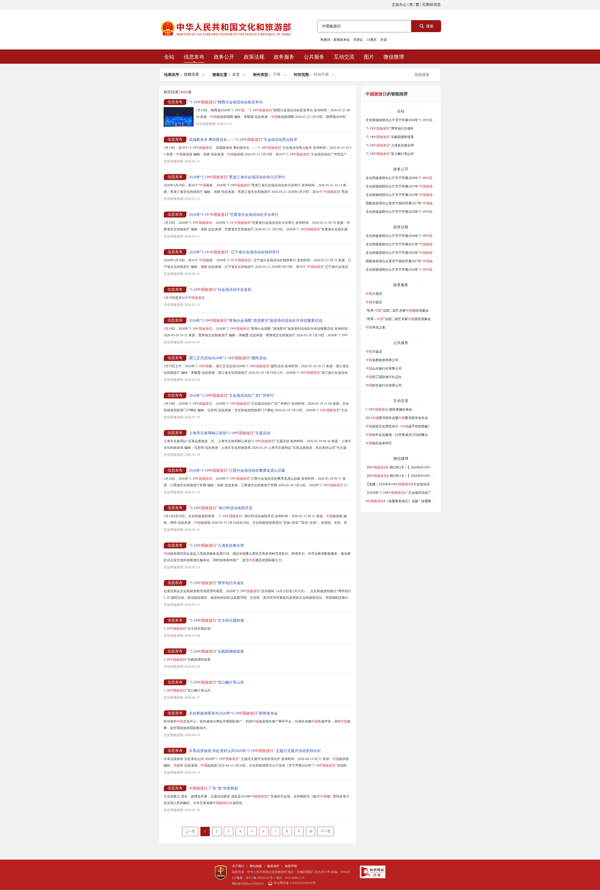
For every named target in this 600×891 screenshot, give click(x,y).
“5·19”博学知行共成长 (216, 583)
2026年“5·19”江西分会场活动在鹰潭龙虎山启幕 (237, 470)
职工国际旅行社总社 (384, 377)
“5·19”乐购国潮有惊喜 (216, 651)
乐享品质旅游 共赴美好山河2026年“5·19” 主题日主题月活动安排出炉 (255, 751)
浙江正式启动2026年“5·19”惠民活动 (227, 358)
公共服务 (314, 57)
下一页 (325, 831)
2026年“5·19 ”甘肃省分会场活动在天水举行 (234, 215)
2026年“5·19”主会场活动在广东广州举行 (231, 395)
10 (310, 831)
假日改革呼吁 (379, 443)
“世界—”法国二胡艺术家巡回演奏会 (398, 319)
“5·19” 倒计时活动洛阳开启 (220, 508)
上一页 (190, 831)
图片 (369, 57)
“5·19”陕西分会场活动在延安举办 (226, 102)
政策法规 (254, 57)
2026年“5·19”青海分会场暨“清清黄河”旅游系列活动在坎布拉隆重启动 (255, 320)
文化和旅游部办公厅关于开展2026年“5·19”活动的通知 (413, 120)
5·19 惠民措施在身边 (389, 409)
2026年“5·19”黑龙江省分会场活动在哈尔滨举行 (237, 177)
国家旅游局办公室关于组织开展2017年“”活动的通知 (411, 203)
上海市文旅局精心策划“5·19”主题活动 (229, 433)
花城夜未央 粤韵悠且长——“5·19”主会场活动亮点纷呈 (243, 140)
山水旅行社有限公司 (384, 368)
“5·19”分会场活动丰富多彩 (220, 290)
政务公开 (224, 57)
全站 (169, 57)
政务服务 (284, 57)
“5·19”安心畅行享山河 (216, 682)
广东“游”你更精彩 (213, 788)
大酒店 (374, 294)
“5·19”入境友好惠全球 (216, 545)
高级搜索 (421, 75)
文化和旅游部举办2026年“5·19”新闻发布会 (233, 713)
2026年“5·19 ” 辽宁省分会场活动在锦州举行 (234, 252)
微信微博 (393, 57)
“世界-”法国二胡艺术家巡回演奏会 (397, 310)
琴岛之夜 (375, 327)
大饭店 (374, 302)
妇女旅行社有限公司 (384, 385)
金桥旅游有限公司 (382, 360)
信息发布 (194, 57)
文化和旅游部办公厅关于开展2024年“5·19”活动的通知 (413, 211)
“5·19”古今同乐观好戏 (216, 620)
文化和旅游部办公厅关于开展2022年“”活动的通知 (410, 195)
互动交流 (344, 57)
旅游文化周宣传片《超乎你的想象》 (398, 426)
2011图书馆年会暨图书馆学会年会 (397, 418)
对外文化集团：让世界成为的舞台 (397, 435)
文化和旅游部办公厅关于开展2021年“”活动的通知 (410, 186)
